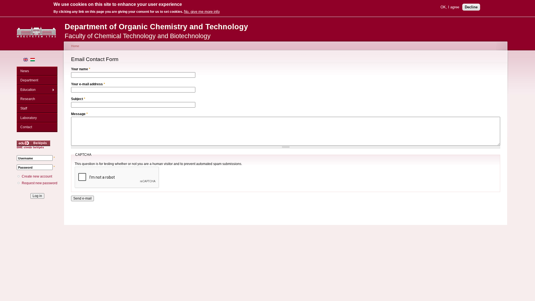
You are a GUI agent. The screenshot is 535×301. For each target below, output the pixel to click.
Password (25, 167)
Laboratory (28, 118)
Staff (23, 108)
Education (26, 90)
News (24, 71)
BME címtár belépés (30, 147)
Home (75, 46)
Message (79, 114)
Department (29, 80)
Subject (78, 99)
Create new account (37, 176)
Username (25, 158)
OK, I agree (450, 7)
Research (27, 99)
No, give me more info (202, 11)
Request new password (39, 183)
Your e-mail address (88, 84)
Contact (26, 127)
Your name (80, 69)
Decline (471, 7)
